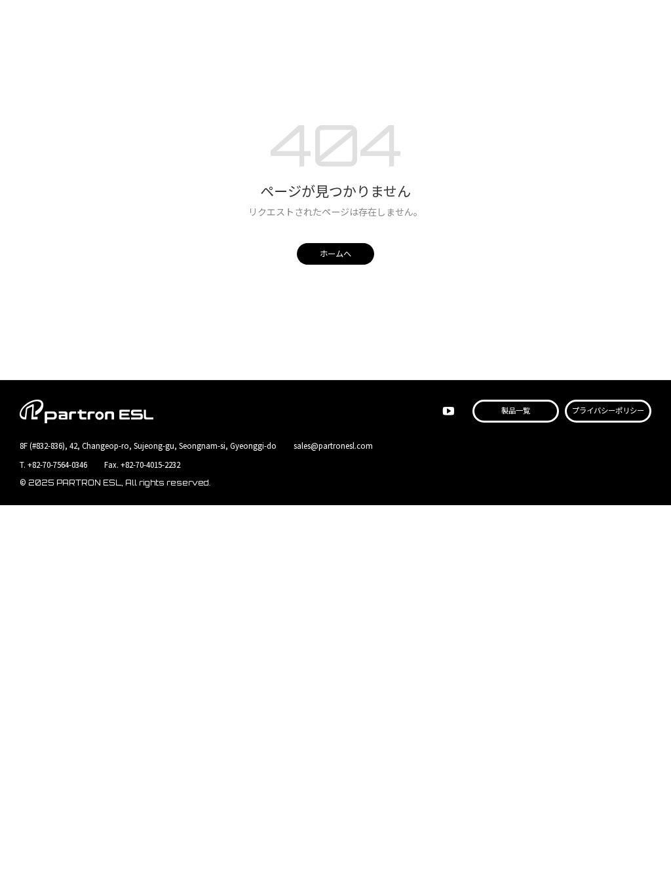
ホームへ (335, 254)
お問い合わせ (610, 26)
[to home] (86, 26)
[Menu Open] (642, 25)
